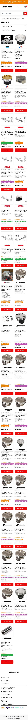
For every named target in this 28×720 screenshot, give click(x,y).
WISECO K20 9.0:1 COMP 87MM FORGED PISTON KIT (20, 456)
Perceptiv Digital (16, 718)
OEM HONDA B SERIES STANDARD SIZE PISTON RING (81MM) (7, 172)
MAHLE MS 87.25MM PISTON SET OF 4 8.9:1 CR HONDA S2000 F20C (20, 92)
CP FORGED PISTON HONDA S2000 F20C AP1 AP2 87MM (7, 53)
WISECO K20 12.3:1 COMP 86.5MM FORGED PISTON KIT (6, 456)
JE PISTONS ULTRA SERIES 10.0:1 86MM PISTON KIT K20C (6, 92)
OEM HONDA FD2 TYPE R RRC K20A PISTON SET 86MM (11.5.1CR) (21, 212)
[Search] (25, 13)
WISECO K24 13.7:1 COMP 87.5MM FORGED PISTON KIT (6, 569)
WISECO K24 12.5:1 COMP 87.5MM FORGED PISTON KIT (20, 531)
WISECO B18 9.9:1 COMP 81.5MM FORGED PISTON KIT (21, 373)
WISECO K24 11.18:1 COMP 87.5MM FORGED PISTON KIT (20, 494)
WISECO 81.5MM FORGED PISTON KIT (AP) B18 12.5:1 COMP (20, 288)
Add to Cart (7, 70)
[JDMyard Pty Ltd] (7, 6)
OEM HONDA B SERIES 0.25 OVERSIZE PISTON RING (20, 133)
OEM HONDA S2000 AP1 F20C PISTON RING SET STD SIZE (20, 251)
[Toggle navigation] (18, 7)
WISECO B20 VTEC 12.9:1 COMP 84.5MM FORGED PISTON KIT (7, 415)
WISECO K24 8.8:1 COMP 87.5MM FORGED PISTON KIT (21, 607)
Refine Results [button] (7, 26)
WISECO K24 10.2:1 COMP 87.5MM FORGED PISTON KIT (6, 494)
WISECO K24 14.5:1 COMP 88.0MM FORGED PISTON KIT (6, 607)
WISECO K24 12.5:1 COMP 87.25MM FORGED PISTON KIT (7, 531)
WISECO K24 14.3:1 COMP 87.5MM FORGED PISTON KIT (20, 569)
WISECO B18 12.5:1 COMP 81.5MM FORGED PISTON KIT (6, 373)
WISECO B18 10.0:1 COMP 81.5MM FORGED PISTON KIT (20, 332)
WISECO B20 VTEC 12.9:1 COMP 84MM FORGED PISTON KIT (21, 415)
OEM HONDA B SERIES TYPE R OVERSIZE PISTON (20, 172)
